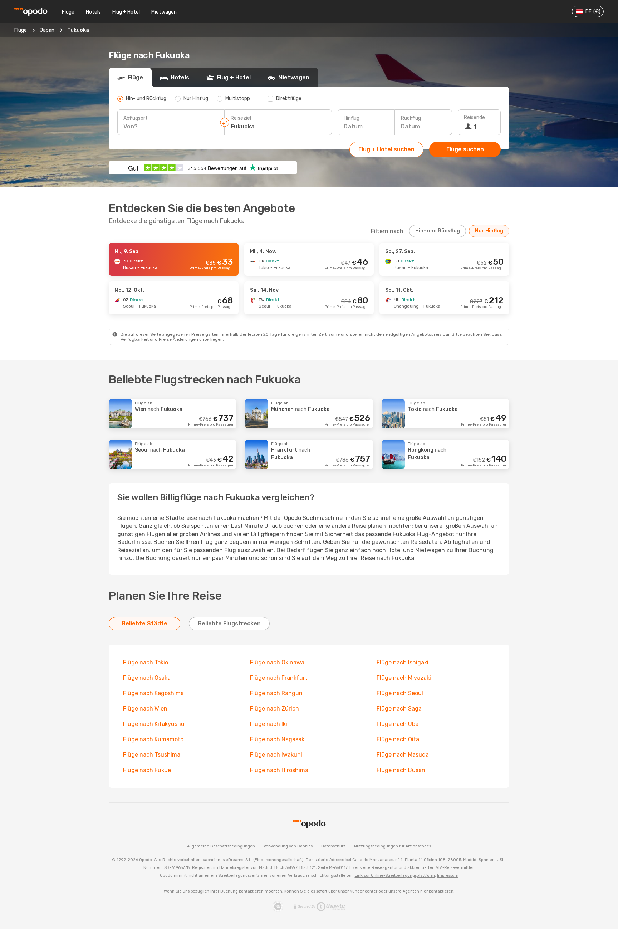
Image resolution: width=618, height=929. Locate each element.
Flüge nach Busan (401, 770)
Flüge (68, 12)
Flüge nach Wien (145, 708)
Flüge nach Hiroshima (279, 770)
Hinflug (351, 118)
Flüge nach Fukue (147, 770)
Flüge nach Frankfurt (279, 677)
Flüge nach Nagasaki (278, 739)
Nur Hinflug (489, 231)
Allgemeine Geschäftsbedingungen (221, 846)
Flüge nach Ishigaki (402, 662)
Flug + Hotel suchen (386, 149)
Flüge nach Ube (397, 724)
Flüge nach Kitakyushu (154, 724)
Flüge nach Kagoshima (153, 693)
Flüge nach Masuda (403, 754)
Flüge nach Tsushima (151, 754)
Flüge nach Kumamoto (153, 739)
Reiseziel (241, 118)
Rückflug (411, 118)
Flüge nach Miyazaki (404, 677)
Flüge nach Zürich (274, 708)
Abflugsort (135, 118)
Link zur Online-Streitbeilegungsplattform (395, 875)
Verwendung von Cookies (288, 846)
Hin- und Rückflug (437, 231)
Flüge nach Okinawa (277, 662)
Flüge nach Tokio (145, 662)
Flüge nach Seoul (400, 693)
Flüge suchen (465, 149)
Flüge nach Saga (399, 708)
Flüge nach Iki (268, 724)
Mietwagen (164, 12)
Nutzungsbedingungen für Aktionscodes (392, 846)
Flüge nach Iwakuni (276, 754)
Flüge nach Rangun (276, 693)
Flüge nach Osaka (147, 677)
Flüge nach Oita (398, 739)
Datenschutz (333, 846)
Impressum (447, 875)
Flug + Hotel (126, 12)
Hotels (93, 12)
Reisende (474, 117)
